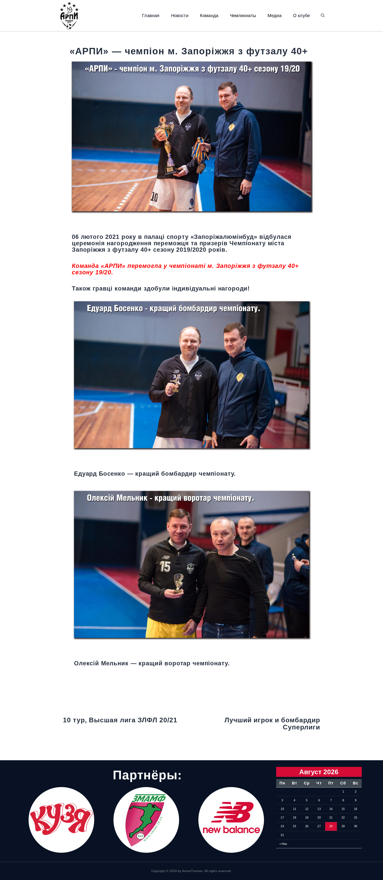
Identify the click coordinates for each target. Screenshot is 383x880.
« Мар (283, 843)
